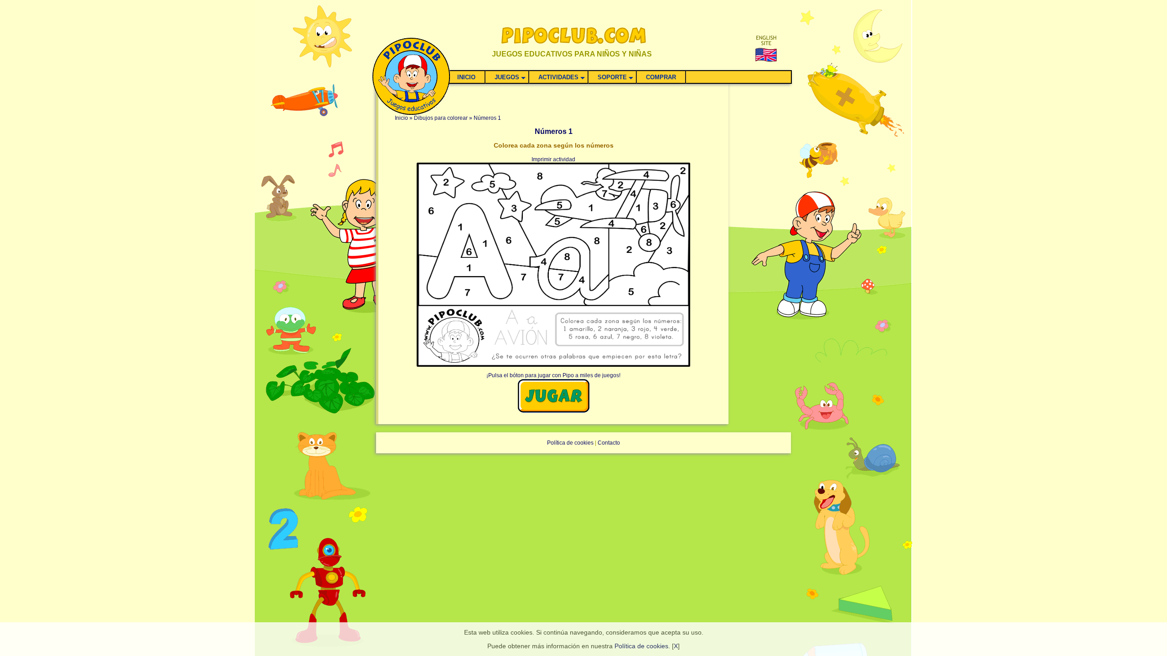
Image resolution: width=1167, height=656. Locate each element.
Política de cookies (641, 646)
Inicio (401, 118)
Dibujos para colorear (441, 118)
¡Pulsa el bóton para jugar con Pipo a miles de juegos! (553, 375)
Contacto (609, 443)
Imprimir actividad (553, 159)
